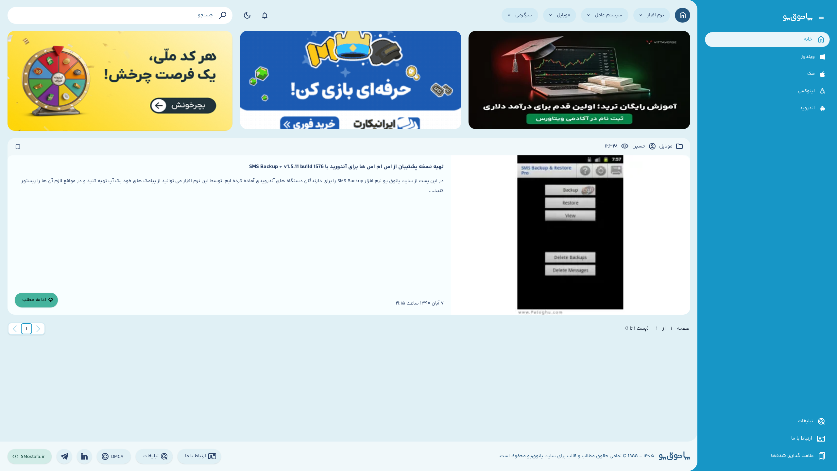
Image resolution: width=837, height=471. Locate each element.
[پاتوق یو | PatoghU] (797, 17)
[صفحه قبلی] (38, 328)
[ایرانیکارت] (350, 81)
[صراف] (120, 81)
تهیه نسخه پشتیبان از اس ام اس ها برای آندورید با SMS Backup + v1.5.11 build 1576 (346, 167)
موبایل (666, 146)
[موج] (579, 81)
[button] (26, 328)
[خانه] (682, 15)
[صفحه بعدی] (15, 328)
